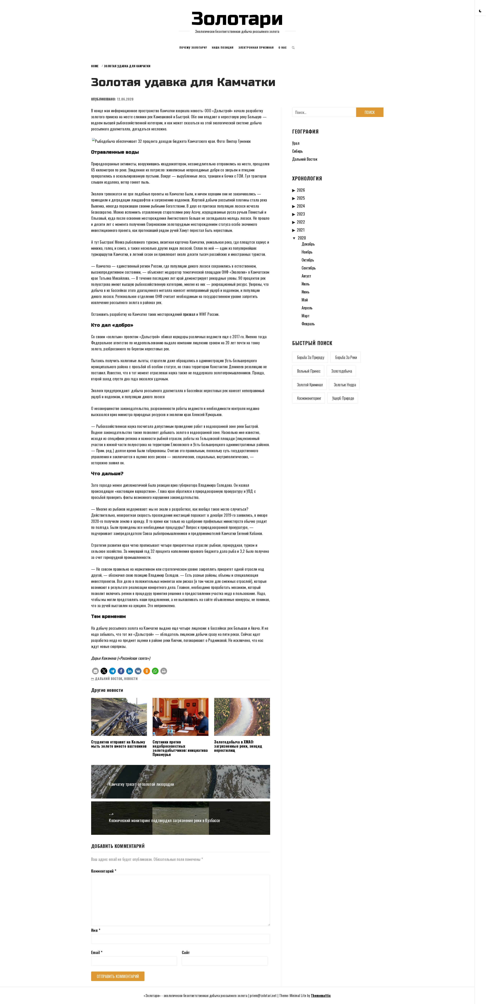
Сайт (186, 952)
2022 (301, 222)
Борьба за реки (346, 357)
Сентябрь (309, 268)
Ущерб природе (343, 398)
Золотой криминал (310, 384)
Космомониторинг (309, 398)
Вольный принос (309, 371)
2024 (301, 206)
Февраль (308, 323)
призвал (189, 314)
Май (305, 300)
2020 (302, 238)
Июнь (306, 292)
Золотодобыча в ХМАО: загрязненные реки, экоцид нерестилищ (238, 746)
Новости (131, 678)
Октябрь (308, 260)
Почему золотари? (193, 47)
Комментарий (103, 871)
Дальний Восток (108, 678)
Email (97, 952)
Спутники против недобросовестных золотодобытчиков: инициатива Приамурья (180, 748)
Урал (296, 143)
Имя (95, 930)
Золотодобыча (341, 371)
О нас (283, 47)
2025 (301, 198)
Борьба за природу (310, 357)
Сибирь (297, 151)
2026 (301, 190)
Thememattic (321, 995)
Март (306, 315)
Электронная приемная (256, 47)
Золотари (237, 19)
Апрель (307, 307)
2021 (301, 230)
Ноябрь (307, 252)
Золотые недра (345, 384)
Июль (306, 284)
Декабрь (308, 244)
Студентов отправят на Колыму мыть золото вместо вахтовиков (119, 744)
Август (306, 276)
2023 (301, 214)
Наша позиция (223, 47)
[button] (480, 10)
